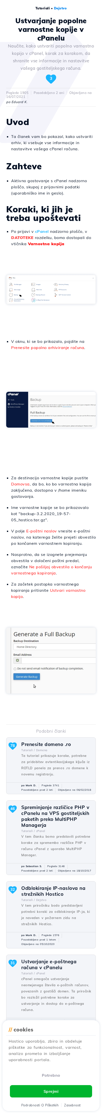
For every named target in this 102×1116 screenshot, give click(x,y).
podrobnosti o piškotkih (40, 1105)
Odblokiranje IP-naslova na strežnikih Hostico (53, 891)
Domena (42, 750)
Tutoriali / (28, 750)
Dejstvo (60, 8)
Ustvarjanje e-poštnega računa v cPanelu (48, 964)
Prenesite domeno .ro (46, 744)
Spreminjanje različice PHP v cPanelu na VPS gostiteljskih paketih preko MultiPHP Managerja (55, 816)
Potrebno (51, 1075)
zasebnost (72, 1105)
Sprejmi (51, 1091)
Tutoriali (42, 8)
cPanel (42, 231)
